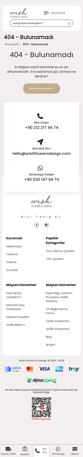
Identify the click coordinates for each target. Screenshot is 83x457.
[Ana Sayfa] (41, 205)
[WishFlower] (18, 13)
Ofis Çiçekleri (55, 259)
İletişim (50, 345)
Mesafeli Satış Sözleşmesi (15, 307)
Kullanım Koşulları (17, 317)
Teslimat (12, 254)
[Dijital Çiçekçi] (41, 380)
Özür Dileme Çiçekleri (60, 251)
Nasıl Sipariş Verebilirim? (14, 295)
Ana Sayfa (12, 44)
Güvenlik (12, 270)
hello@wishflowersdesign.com (42, 153)
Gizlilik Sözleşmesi (57, 329)
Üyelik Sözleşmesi (57, 321)
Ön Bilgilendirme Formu (57, 311)
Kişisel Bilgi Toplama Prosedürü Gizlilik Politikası (59, 297)
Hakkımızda (13, 246)
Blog (49, 337)
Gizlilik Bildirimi (15, 325)
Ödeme (11, 262)
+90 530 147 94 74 (41, 179)
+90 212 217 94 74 (41, 127)
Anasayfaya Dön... (41, 88)
